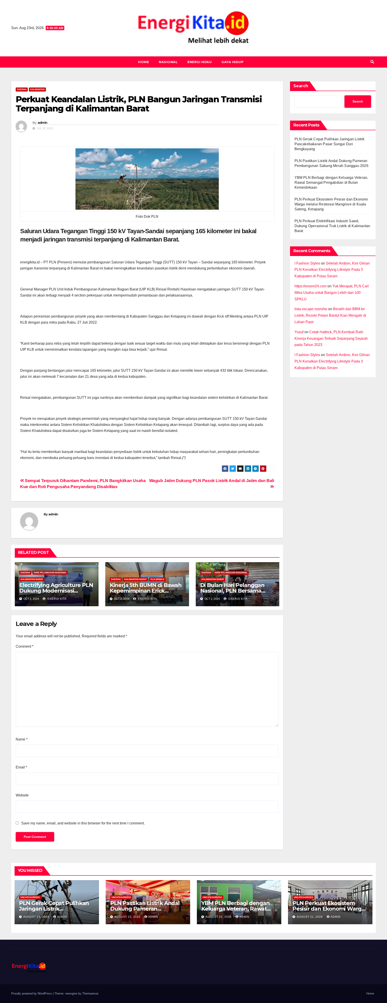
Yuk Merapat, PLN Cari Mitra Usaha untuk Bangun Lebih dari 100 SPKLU (332, 292)
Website (22, 795)
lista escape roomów (311, 309)
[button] (372, 62)
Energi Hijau (199, 62)
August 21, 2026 (310, 916)
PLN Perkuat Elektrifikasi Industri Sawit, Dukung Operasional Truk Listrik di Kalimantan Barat (332, 226)
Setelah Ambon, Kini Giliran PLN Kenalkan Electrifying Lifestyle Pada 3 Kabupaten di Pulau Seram (332, 269)
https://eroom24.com (311, 286)
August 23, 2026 (36, 916)
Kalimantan (37, 89)
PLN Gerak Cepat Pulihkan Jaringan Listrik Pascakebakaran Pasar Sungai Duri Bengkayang (330, 144)
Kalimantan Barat (32, 579)
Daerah (21, 89)
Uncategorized (30, 897)
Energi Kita (57, 598)
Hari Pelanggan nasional (50, 572)
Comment (24, 646)
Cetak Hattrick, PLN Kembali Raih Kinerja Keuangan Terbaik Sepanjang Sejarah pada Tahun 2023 (331, 338)
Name (22, 739)
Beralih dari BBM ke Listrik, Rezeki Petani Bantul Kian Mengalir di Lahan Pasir (330, 315)
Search (300, 85)
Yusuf (299, 332)
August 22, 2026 (127, 916)
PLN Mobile (157, 579)
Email (21, 767)
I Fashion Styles (307, 263)
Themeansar (90, 993)
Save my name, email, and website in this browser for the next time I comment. (83, 823)
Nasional (168, 62)
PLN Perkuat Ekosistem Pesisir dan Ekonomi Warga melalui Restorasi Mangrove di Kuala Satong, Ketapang (331, 204)
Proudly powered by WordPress (32, 993)
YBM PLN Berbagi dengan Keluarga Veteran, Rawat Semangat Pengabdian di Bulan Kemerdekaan (331, 182)
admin (42, 123)
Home (143, 62)
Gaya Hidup (232, 62)
